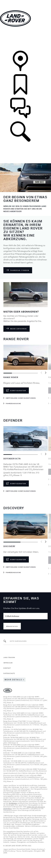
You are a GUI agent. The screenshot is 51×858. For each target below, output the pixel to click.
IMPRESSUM (8, 663)
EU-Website (13, 803)
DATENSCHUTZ (9, 673)
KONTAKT (7, 668)
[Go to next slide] (46, 373)
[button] (25, 1)
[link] (25, 39)
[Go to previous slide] (41, 373)
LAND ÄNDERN (9, 657)
